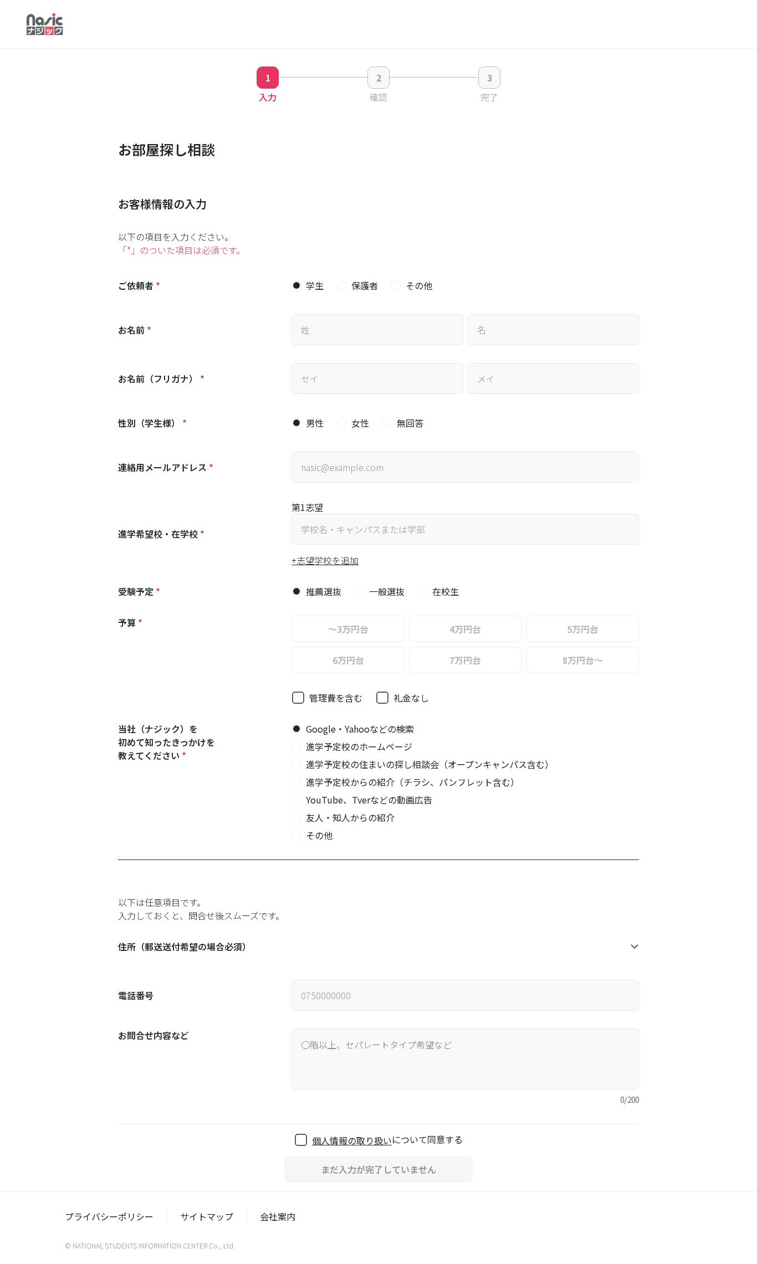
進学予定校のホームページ (359, 746)
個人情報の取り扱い (352, 1140)
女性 (360, 422)
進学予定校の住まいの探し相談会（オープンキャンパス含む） (430, 764)
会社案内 (277, 1216)
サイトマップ (206, 1216)
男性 (315, 422)
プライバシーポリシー (109, 1216)
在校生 (445, 591)
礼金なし (411, 697)
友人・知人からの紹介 (350, 817)
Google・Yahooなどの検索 (360, 728)
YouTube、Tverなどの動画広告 (369, 799)
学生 (315, 285)
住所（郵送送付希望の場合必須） (184, 946)
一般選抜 (387, 591)
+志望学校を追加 (325, 560)
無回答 (410, 422)
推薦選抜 (323, 591)
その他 (419, 285)
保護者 (364, 285)
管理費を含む (335, 697)
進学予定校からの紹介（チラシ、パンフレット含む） (412, 782)
